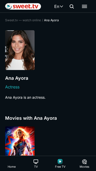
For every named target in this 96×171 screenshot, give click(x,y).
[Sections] (84, 6)
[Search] (71, 6)
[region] (48, 148)
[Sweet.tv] (23, 6)
